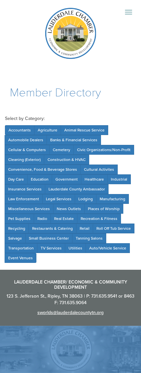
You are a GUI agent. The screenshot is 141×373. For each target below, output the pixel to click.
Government (66, 179)
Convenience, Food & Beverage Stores (42, 169)
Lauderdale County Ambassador (77, 189)
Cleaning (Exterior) (24, 159)
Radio (42, 218)
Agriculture (47, 130)
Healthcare (94, 179)
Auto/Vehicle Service (107, 248)
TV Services (51, 248)
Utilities (75, 248)
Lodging (85, 199)
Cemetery (61, 149)
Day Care (16, 179)
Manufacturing (112, 199)
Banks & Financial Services (73, 140)
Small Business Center (49, 238)
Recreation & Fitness (99, 218)
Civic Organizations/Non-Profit (104, 149)
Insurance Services (25, 189)
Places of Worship (104, 208)
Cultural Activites (99, 169)
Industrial (119, 179)
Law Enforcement (23, 199)
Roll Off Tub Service (113, 228)
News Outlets (69, 208)
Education (40, 179)
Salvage (15, 238)
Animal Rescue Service (84, 130)
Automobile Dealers (25, 140)
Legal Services (58, 199)
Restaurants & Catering (52, 228)
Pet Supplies (19, 218)
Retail (85, 228)
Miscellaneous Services (29, 208)
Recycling (16, 228)
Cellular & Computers (27, 149)
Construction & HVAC (67, 159)
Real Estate (64, 218)
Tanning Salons (89, 238)
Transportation (21, 248)
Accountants (20, 130)
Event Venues (20, 258)
